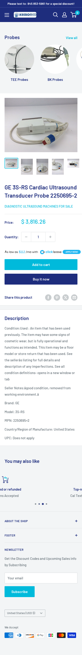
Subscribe (19, 591)
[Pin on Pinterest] (57, 297)
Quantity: (11, 237)
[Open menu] (7, 15)
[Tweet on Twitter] (65, 297)
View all (71, 38)
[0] (74, 14)
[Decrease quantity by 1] (26, 237)
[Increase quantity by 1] (50, 237)
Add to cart (41, 264)
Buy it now (41, 279)
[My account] (64, 14)
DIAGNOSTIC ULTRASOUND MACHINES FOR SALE (39, 206)
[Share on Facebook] (48, 297)
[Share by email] (74, 297)
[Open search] (55, 14)
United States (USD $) (21, 613)
